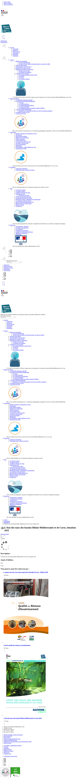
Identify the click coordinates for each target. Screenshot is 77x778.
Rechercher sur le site (12, 260)
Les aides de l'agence (21, 190)
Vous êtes (12, 47)
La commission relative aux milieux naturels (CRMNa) (32, 108)
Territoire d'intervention (21, 65)
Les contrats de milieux (24, 79)
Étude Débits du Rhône (21, 136)
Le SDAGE (21, 76)
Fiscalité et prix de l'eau (24, 70)
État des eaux (19, 135)
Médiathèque (19, 145)
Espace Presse (4, 42)
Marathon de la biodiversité (22, 137)
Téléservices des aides (24, 195)
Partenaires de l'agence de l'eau (23, 68)
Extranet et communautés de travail (12, 739)
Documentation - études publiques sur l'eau (26, 147)
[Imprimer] (2, 529)
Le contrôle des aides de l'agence (23, 200)
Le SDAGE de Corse (21, 113)
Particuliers (15, 54)
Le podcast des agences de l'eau (23, 141)
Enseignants (15, 55)
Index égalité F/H (8, 736)
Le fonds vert (19, 206)
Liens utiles (6, 748)
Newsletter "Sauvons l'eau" (22, 143)
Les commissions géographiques (26, 105)
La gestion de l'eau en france (22, 73)
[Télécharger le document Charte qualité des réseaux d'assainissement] (4, 651)
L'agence (12, 60)
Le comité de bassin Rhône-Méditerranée (25, 101)
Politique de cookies (8, 751)
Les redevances (19, 229)
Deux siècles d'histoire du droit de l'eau (28, 75)
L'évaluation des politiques (25, 72)
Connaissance (13, 132)
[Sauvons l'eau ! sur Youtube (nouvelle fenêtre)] (11, 254)
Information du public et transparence (24, 69)
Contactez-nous (7, 753)
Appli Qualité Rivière (21, 140)
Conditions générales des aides (23, 192)
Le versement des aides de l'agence (24, 198)
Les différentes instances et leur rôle (24, 100)
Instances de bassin (14, 98)
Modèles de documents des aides (23, 196)
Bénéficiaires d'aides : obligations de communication (28, 199)
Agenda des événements (21, 168)
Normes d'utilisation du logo (10, 740)
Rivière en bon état (20, 139)
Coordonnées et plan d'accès (10, 756)
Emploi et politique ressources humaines (13, 734)
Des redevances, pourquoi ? (22, 226)
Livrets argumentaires (21, 144)
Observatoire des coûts (21, 148)
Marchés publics (7, 743)
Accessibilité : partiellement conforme (12, 745)
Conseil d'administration (24, 62)
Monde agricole (16, 51)
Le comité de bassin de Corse (23, 112)
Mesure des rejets (20, 205)
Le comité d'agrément (24, 104)
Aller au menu (7, 1)
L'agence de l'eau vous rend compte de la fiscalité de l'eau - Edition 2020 (26, 572)
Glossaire (6, 747)
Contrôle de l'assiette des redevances (24, 232)
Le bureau (21, 102)
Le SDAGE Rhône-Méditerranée (23, 109)
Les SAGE (21, 77)
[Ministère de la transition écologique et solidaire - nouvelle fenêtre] (5, 17)
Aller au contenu (8, 3)
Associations (16, 53)
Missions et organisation (21, 61)
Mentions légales (8, 749)
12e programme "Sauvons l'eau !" (24, 66)
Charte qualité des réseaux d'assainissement (17, 645)
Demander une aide (20, 194)
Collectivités (15, 49)
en (4, 38)
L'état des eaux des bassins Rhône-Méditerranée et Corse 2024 (23, 718)
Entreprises (15, 50)
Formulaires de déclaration (22, 230)
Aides (11, 188)
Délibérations (4, 41)
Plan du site (6, 752)
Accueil (5, 519)
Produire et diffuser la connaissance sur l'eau (26, 133)
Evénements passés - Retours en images (25, 170)
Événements (12, 167)
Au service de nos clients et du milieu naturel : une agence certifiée (34, 64)
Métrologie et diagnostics (22, 233)
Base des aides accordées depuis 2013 (25, 202)
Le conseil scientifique (24, 106)
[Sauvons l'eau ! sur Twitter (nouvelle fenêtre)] (11, 251)
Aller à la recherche (8, 4)
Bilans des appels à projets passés (23, 203)
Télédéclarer (19, 234)
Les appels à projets (20, 191)
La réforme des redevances (22, 227)
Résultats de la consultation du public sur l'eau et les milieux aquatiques (35, 110)
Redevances (12, 225)
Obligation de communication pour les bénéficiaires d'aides (18, 741)
